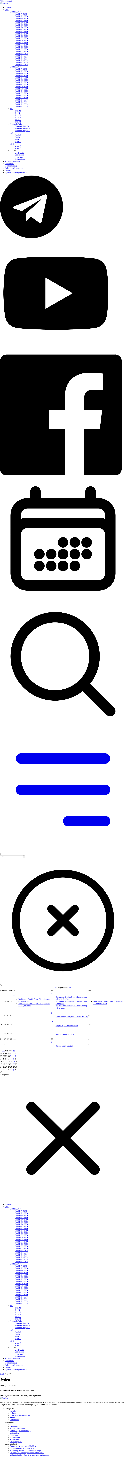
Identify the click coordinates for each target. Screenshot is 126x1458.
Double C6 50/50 (21, 87)
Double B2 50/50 (21, 82)
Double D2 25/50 (21, 62)
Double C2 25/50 (21, 49)
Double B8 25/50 (21, 18)
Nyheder (8, 7)
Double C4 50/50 (21, 91)
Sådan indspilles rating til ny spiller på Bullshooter (29, 1455)
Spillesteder (19, 155)
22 (52, 1030)
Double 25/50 (15, 12)
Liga (6, 10)
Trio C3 (18, 115)
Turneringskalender (12, 161)
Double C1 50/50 (21, 98)
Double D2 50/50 (21, 104)
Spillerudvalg (20, 159)
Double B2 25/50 (21, 32)
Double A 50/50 (21, 69)
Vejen (12, 144)
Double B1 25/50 (21, 34)
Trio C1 (18, 120)
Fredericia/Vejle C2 (22, 128)
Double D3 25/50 (21, 60)
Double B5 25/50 (21, 25)
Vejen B (18, 146)
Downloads (9, 164)
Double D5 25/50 (21, 56)
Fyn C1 (18, 142)
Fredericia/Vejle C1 (22, 131)
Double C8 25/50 (21, 36)
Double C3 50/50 (21, 93)
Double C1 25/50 (21, 51)
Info (11, 1424)
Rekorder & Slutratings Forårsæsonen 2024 (27, 1453)
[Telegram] (31, 237)
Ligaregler (19, 157)
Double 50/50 (15, 67)
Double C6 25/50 (21, 40)
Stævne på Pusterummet (65, 1034)
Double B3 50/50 (21, 80)
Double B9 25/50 (21, 16)
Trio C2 (18, 117)
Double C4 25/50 (21, 45)
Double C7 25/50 (21, 38)
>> (70, 987)
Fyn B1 (18, 137)
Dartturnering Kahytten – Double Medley (72, 1017)
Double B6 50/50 (21, 73)
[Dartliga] (4, 3)
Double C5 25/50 (21, 43)
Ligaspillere (19, 153)
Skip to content (6, 1)
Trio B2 (18, 111)
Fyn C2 (18, 139)
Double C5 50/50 (21, 89)
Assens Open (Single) (64, 1046)
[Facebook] (63, 475)
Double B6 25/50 (21, 23)
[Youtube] (56, 349)
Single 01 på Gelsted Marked (67, 1026)
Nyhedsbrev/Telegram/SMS (16, 172)
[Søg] (24, 856)
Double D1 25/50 (21, 65)
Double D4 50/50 (21, 100)
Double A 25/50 (21, 14)
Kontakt (8, 170)
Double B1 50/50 (21, 84)
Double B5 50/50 (21, 76)
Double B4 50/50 (21, 78)
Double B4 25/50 (21, 27)
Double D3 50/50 (21, 102)
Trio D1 (18, 122)
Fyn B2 (18, 135)
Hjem (2, 1374)
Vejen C (18, 148)
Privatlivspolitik (16, 1442)
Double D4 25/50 (21, 58)
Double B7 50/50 (21, 71)
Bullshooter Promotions (14, 168)
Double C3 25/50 (21, 47)
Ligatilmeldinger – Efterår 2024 (22, 1448)
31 (15, 995)
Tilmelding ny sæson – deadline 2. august (26, 1450)
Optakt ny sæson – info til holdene (23, 1446)
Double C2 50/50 (21, 95)
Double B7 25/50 (21, 21)
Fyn (11, 133)
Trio (11, 109)
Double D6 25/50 (21, 54)
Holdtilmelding (11, 166)
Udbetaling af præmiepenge (20, 1431)
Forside (13, 1411)
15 (52, 1021)
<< (56, 987)
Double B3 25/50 (21, 29)
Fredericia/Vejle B (22, 126)
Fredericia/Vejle (16, 124)
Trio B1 (18, 113)
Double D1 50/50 (21, 106)
